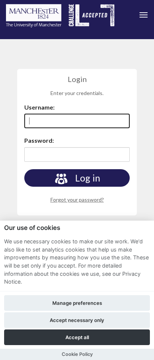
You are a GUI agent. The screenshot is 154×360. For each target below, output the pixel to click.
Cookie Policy (77, 354)
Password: (39, 140)
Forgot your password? (77, 199)
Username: (39, 107)
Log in (86, 177)
